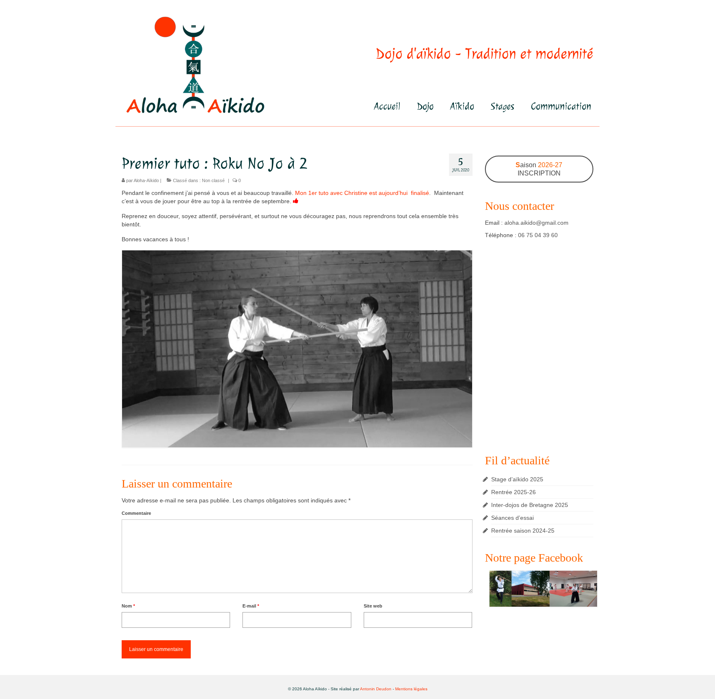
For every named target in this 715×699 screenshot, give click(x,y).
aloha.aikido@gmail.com (536, 222)
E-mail (250, 605)
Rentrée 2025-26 (513, 492)
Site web (373, 605)
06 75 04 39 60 (538, 235)
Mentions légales (411, 689)
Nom (128, 605)
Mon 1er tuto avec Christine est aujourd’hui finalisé (362, 193)
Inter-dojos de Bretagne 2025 (529, 505)
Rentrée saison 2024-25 (522, 530)
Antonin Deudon (375, 689)
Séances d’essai (512, 517)
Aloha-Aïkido (146, 180)
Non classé (213, 180)
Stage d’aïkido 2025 (517, 479)
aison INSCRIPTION (539, 169)
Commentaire (136, 513)
